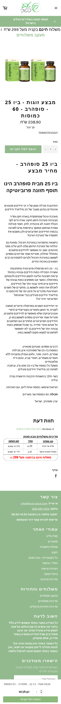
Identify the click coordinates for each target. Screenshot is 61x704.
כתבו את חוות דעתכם (28, 429)
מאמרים (53, 541)
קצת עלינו (52, 536)
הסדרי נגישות (50, 563)
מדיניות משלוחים (48, 601)
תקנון (55, 552)
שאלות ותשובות (49, 546)
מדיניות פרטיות (49, 579)
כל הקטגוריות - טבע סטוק (43, 557)
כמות (55, 142)
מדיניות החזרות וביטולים (44, 606)
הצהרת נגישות (49, 568)
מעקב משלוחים (30, 35)
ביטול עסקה (51, 574)
